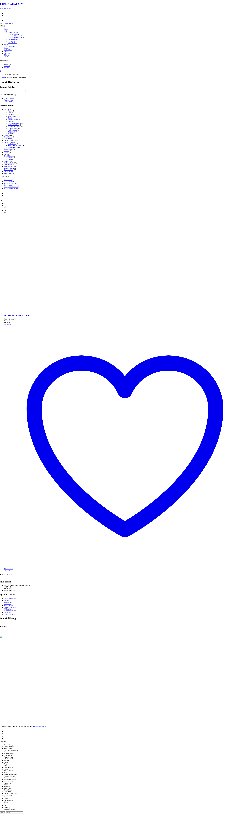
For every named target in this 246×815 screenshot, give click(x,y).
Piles (9, 121)
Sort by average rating (10, 183)
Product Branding (9, 614)
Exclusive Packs (13, 39)
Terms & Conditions (10, 607)
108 (5, 207)
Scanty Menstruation (14, 128)
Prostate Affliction (13, 125)
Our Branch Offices (10, 598)
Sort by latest (8, 185)
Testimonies (11, 46)
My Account (7, 602)
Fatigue (10, 111)
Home (2, 77)
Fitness (10, 159)
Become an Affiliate (10, 611)
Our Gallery (7, 612)
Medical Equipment (10, 166)
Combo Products (13, 32)
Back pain (7, 135)
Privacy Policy (8, 605)
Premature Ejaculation (14, 123)
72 (4, 205)
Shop (5, 77)
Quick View (7, 570)
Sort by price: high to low (11, 188)
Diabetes (6, 151)
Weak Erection (12, 130)
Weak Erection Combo (18, 36)
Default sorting (8, 180)
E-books (6, 600)
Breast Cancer (8, 137)
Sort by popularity (9, 181)
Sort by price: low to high (11, 187)
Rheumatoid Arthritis (14, 126)
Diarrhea (6, 152)
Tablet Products (12, 43)
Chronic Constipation (10, 140)
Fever (9, 113)
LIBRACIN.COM (11, 3)
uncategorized (8, 173)
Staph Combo (16, 34)
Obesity (10, 118)
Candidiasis (7, 138)
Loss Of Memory (13, 116)
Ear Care (10, 158)
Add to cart (7, 324)
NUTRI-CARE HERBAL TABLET (18, 315)
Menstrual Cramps (9, 168)
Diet (5, 154)
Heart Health (8, 164)
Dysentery (7, 161)
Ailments (6, 109)
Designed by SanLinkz (40, 726)
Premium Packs (12, 41)
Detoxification (8, 149)
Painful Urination (13, 119)
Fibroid (10, 114)
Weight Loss (11, 132)
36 (4, 203)
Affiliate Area (8, 609)
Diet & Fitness (8, 156)
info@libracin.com (5, 8)
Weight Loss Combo (18, 37)
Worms (10, 133)
